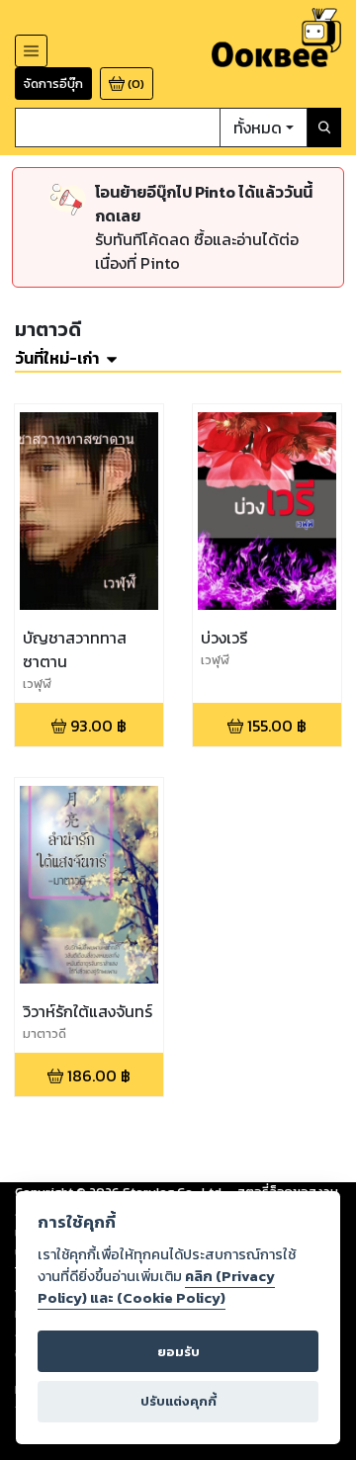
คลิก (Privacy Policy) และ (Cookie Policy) (156, 1287)
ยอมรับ (178, 1351)
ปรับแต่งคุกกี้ (178, 1401)
